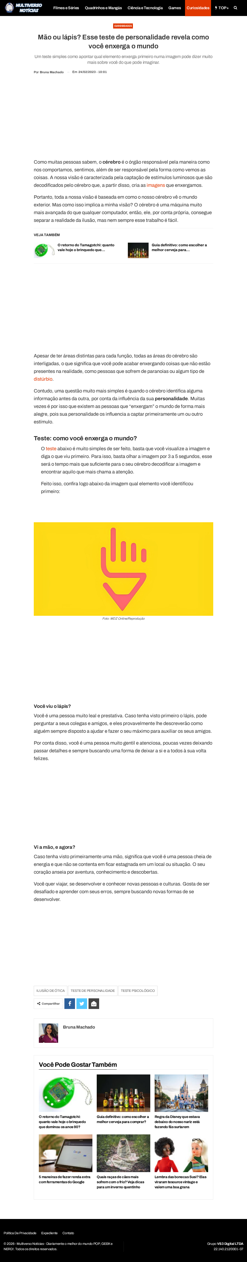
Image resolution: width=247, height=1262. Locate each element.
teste (51, 448)
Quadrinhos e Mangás (103, 8)
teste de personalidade (93, 991)
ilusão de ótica (50, 991)
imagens (156, 185)
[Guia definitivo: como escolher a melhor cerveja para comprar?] (138, 250)
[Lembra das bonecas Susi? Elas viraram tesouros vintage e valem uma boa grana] (181, 1153)
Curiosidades (198, 8)
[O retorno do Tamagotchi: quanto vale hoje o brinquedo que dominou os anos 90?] (44, 250)
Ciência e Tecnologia (145, 8)
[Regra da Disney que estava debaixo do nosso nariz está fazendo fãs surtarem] (181, 1093)
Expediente (49, 1233)
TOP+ (224, 8)
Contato (68, 1233)
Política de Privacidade (20, 1233)
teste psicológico (138, 991)
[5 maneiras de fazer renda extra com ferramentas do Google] (65, 1153)
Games (174, 8)
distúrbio (43, 379)
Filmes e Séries (66, 8)
